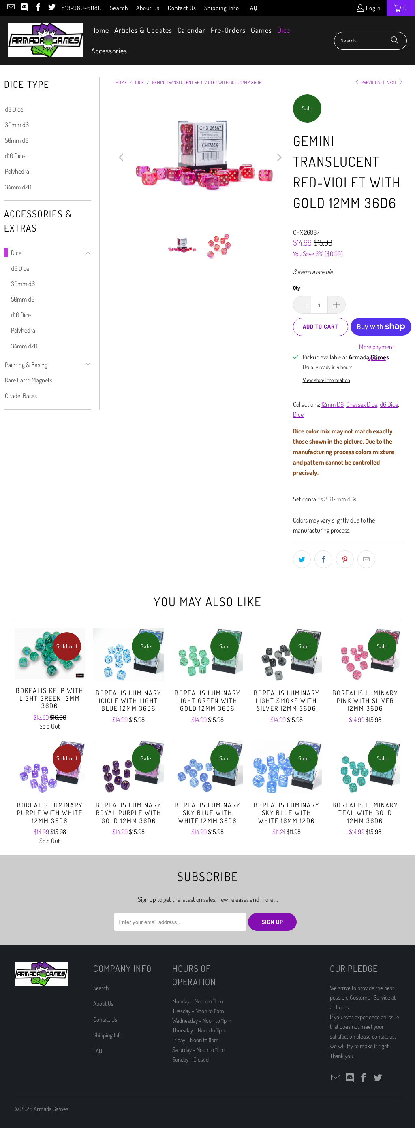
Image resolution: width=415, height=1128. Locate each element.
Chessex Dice (361, 404)
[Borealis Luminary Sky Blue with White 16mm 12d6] (286, 766)
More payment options (376, 352)
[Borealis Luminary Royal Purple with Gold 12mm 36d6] (128, 766)
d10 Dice (15, 156)
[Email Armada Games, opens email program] (10, 8)
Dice (16, 253)
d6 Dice (14, 109)
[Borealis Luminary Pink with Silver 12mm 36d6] (365, 654)
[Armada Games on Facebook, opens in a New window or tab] (37, 8)
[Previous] (121, 157)
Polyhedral (17, 171)
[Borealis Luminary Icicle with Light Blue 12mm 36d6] (128, 654)
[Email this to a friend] (366, 559)
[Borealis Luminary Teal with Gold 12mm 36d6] (365, 766)
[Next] (278, 157)
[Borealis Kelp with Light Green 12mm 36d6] (50, 653)
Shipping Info (221, 8)
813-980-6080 (82, 8)
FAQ (252, 8)
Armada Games (51, 1109)
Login (373, 8)
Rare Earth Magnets (28, 380)
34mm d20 (18, 187)
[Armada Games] (45, 41)
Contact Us (182, 8)
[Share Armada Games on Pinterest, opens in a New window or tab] (345, 559)
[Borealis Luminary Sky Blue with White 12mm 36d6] (207, 766)
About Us (148, 8)
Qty (296, 288)
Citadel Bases (21, 396)
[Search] (395, 41)
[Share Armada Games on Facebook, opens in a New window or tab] (323, 559)
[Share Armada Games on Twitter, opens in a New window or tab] (302, 559)
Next (392, 82)
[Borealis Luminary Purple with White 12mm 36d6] (50, 766)
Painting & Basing (26, 365)
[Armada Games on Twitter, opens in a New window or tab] (51, 8)
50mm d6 (16, 140)
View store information (326, 379)
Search (119, 8)
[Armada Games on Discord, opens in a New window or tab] (24, 8)
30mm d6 (17, 125)
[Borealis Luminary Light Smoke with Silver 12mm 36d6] (286, 654)
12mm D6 (332, 404)
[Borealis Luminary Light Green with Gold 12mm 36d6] (207, 654)
